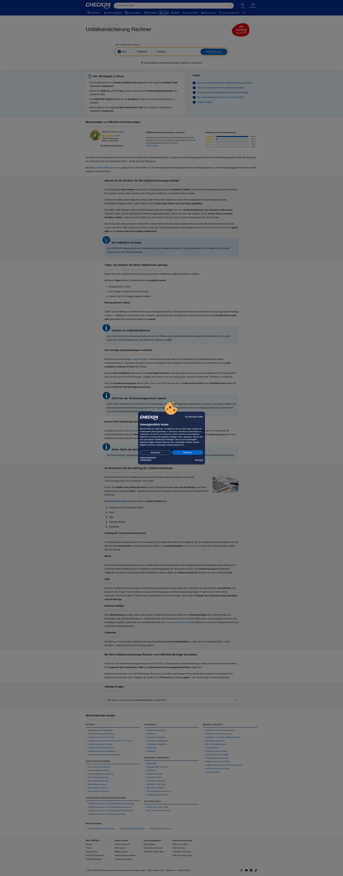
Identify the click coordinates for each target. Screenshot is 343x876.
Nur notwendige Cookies (194, 417)
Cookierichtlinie (145, 460)
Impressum (199, 460)
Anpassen (155, 452)
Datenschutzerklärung (148, 457)
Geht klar (187, 452)
